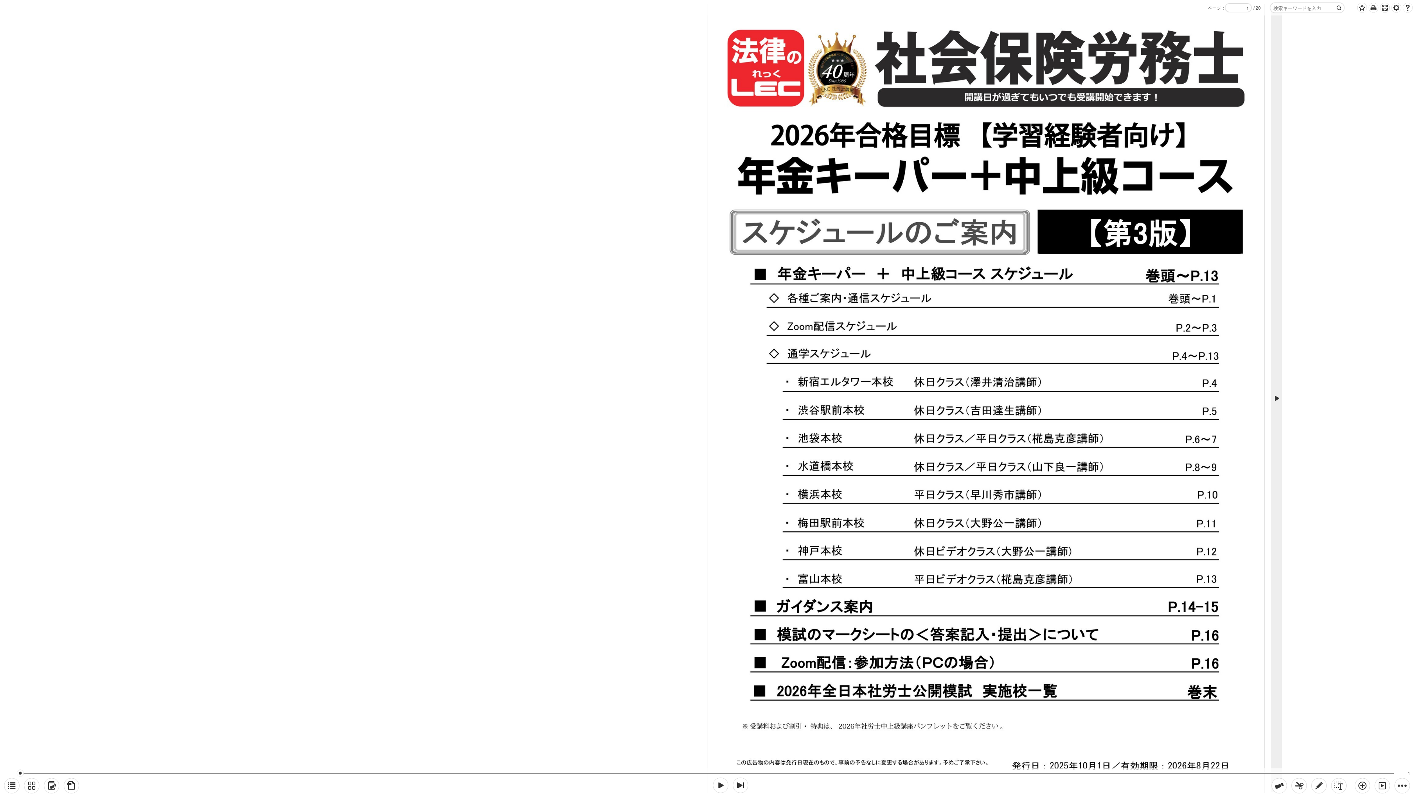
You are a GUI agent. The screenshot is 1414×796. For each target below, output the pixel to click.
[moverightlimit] (740, 785)
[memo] (1319, 786)
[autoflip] (1382, 786)
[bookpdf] (71, 786)
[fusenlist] (51, 786)
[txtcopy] (1339, 786)
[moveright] (721, 785)
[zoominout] (1362, 786)
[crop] (1299, 786)
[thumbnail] (32, 786)
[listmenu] (12, 786)
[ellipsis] (1402, 786)
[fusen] (1279, 786)
